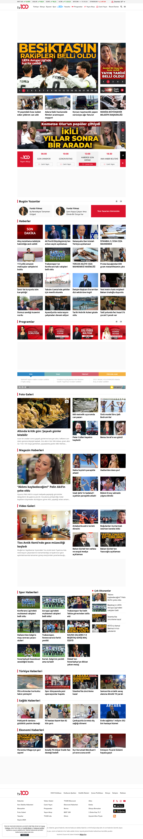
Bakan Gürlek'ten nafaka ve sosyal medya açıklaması (84, 552)
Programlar (27, 321)
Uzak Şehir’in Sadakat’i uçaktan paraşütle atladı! (84, 494)
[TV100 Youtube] (124, 801)
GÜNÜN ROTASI (65, 159)
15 (76, 90)
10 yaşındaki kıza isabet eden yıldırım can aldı (29, 113)
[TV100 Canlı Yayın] (113, 90)
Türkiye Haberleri (30, 671)
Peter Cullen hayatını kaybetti (82, 438)
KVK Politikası (56, 793)
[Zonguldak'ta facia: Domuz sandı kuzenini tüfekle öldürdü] (30, 303)
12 (64, 90)
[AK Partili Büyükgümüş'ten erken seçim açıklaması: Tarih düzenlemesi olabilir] (57, 232)
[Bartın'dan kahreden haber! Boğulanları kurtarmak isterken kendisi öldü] (113, 517)
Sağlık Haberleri (29, 700)
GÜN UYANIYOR (43, 159)
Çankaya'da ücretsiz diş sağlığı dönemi (84, 722)
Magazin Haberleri (31, 450)
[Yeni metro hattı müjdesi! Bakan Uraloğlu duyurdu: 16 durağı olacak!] (113, 280)
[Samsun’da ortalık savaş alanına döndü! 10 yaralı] (113, 682)
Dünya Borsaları (95, 808)
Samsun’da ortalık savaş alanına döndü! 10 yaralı (111, 692)
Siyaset (49, 7)
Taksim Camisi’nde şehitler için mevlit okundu (57, 291)
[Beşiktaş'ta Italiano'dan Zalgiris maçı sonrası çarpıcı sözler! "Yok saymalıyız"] (28, 626)
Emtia (91, 805)
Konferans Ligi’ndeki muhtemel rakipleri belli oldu (27, 613)
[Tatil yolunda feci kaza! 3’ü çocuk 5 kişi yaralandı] (113, 303)
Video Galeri (27, 506)
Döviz (66, 816)
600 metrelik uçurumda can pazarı (84, 415)
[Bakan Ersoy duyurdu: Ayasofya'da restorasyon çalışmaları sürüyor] (57, 303)
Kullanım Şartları (70, 793)
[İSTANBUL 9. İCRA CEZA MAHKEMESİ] (113, 232)
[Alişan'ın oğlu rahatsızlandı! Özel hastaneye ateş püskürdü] (113, 61)
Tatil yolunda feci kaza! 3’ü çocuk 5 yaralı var (112, 313)
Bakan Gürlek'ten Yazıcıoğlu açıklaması (110, 550)
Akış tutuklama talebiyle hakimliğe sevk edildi (28, 242)
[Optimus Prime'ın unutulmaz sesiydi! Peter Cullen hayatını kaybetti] (85, 428)
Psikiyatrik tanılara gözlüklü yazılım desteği (28, 722)
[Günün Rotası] (85, 332)
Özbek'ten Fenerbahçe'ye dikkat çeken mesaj (77, 662)
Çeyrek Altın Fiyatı (95, 816)
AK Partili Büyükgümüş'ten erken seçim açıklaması (57, 242)
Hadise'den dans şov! (110, 470)
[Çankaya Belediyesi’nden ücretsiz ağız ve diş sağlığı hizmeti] (85, 711)
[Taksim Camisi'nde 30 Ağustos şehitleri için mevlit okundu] (57, 280)
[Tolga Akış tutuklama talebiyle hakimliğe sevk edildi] (30, 232)
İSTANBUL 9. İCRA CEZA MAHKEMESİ (111, 242)
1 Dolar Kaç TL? (95, 812)
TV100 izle (48, 816)
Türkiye (36, 7)
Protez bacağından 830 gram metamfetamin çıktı (112, 265)
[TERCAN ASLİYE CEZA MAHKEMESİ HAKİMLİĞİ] (85, 255)
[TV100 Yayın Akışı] (25, 157)
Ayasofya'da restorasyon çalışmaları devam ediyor (57, 313)
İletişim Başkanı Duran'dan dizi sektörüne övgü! (85, 291)
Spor (54, 7)
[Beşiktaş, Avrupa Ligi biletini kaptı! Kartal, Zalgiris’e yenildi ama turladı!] (53, 650)
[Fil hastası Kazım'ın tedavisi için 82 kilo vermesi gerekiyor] (57, 711)
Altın (90, 801)
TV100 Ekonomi (70, 801)
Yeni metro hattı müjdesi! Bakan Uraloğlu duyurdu (112, 291)
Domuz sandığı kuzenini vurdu (28, 313)
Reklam (123, 793)
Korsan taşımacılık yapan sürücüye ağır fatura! (85, 113)
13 (68, 90)
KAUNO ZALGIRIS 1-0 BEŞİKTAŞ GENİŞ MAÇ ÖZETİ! (77, 638)
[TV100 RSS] (114, 816)
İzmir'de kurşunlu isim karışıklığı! (28, 291)
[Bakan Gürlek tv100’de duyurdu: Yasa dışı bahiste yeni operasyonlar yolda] (57, 682)
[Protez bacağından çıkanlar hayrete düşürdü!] (113, 255)
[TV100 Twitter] (117, 801)
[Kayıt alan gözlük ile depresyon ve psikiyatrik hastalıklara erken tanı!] (30, 711)
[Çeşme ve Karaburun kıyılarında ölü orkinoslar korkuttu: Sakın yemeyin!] (30, 682)
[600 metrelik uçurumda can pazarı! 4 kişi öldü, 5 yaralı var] (85, 405)
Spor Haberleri (28, 592)
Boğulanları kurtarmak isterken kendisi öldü (111, 527)
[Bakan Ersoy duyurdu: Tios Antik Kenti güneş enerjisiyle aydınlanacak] (43, 525)
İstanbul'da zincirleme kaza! (83, 692)
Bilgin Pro (83, 834)
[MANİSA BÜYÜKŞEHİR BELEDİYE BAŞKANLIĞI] (113, 102)
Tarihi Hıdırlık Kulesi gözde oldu (85, 313)
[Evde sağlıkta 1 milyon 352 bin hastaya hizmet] (113, 711)
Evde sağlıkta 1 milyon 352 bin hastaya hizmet (112, 722)
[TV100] (22, 7)
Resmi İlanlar (114, 7)
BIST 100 (67, 812)
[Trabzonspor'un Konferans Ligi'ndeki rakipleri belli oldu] (57, 255)
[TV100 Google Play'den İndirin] (119, 811)
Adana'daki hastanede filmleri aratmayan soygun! (56, 115)
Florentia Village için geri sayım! (29, 751)
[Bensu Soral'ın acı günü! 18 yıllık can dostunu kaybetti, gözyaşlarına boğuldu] (113, 428)
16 (80, 90)
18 (88, 90)
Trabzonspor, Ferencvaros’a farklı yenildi (51, 638)
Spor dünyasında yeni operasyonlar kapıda (55, 692)
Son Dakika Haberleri (25, 805)
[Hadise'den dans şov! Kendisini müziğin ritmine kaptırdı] (113, 461)
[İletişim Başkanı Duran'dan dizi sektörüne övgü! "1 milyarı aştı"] (85, 280)
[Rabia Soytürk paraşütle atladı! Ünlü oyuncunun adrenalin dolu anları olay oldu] (85, 461)
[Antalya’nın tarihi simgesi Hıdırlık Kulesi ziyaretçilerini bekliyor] (85, 303)
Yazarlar (67, 7)
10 (56, 90)
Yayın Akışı (25, 161)
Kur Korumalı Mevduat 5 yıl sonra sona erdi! (84, 751)
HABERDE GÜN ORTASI (87, 158)
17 (84, 90)
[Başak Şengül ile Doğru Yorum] (30, 332)
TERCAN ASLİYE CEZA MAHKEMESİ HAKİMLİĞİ (84, 265)
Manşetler (21, 808)
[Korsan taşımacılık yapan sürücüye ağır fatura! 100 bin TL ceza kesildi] (85, 102)
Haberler (25, 221)
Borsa (66, 808)
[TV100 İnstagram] (121, 801)
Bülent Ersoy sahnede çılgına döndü (110, 494)
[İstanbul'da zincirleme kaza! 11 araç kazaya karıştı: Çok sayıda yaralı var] (85, 682)
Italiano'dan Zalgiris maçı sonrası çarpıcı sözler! (26, 638)
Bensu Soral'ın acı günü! (111, 437)
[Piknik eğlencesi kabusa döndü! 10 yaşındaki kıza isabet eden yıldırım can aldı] (30, 102)
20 (96, 90)
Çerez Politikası (97, 793)
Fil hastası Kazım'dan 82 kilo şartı (56, 722)
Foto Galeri (26, 394)
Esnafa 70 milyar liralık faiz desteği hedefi (57, 751)
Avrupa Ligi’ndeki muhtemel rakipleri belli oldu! (51, 613)
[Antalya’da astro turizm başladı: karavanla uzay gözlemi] (85, 517)
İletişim (115, 793)
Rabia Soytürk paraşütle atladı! (84, 471)
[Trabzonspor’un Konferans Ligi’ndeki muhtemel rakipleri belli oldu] (28, 602)
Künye (107, 793)
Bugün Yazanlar (29, 201)
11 (60, 90)
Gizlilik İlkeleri (83, 793)
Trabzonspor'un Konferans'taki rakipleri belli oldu (56, 267)
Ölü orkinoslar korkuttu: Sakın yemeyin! (29, 692)
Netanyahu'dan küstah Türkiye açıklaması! (83, 242)
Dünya (42, 7)
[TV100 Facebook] (113, 801)
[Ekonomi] (60, 6)
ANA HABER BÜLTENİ (109, 159)
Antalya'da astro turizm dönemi (84, 527)
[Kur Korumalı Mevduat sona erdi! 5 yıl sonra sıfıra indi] (85, 741)
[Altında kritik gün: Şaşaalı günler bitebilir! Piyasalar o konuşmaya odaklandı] (43, 413)
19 (92, 90)
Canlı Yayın (48, 805)
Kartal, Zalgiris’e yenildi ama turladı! (53, 660)
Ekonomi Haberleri (31, 730)
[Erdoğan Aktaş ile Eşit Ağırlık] (113, 332)
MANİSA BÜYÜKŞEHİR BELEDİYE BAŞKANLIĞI (111, 113)
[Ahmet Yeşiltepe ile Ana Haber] (57, 332)
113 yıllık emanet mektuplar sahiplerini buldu (27, 267)
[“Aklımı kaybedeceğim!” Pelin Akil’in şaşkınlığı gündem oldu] (43, 469)
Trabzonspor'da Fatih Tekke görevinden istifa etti (78, 613)
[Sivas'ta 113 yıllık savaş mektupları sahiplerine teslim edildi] (30, 255)
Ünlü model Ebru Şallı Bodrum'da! (110, 415)
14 (72, 90)
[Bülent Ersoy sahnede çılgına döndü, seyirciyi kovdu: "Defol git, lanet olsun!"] (113, 484)
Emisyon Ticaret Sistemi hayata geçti (111, 751)
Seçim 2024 (21, 820)
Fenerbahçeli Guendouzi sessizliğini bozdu (28, 660)
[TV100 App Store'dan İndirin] (118, 806)
